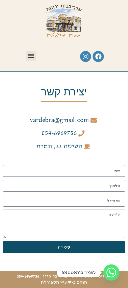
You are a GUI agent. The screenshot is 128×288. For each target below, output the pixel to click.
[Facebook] (98, 56)
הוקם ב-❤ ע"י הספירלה (64, 282)
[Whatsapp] (111, 272)
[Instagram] (85, 56)
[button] (31, 56)
